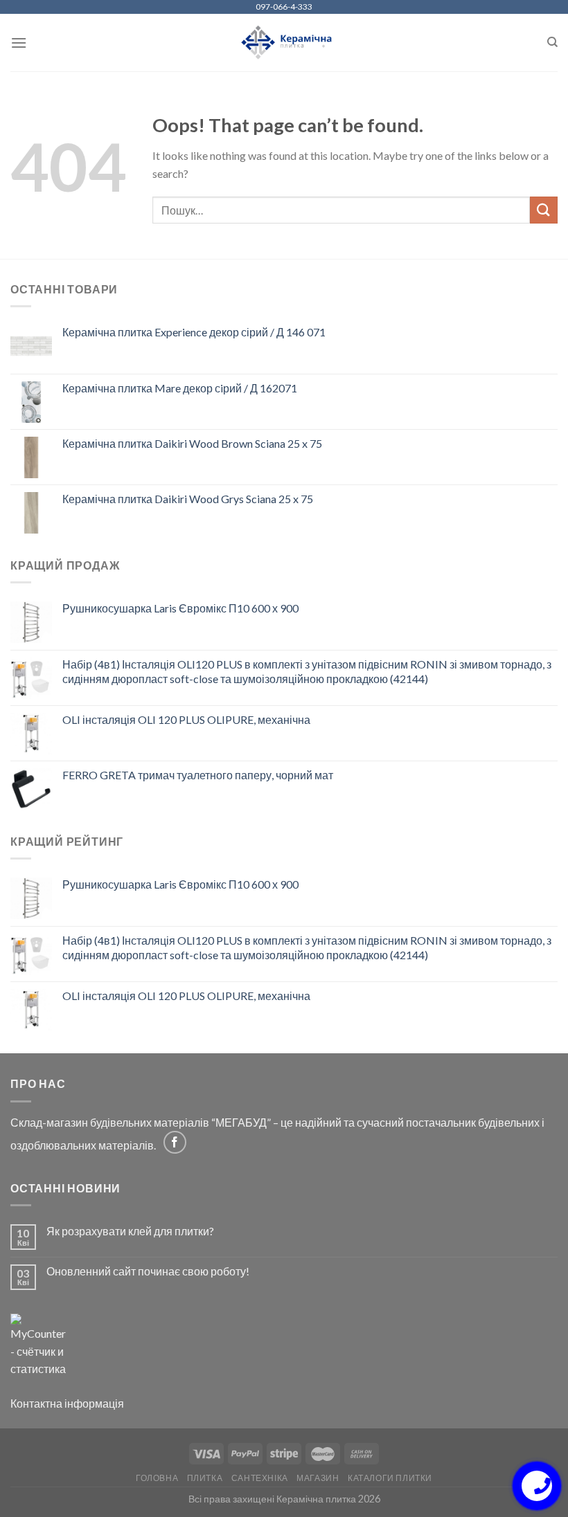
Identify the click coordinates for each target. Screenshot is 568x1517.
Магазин (317, 1478)
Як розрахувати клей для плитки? (130, 1230)
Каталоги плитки (390, 1478)
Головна (157, 1478)
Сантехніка (259, 1478)
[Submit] (544, 210)
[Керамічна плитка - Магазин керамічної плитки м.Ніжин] (284, 42)
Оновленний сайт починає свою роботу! (147, 1271)
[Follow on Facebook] (174, 1142)
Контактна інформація (67, 1403)
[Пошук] (552, 42)
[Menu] (18, 43)
